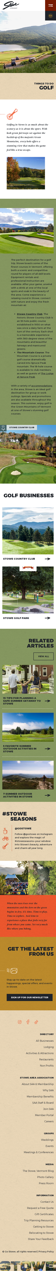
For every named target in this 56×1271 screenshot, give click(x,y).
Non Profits (47, 1065)
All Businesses (45, 1040)
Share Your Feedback (41, 1239)
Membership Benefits (40, 1096)
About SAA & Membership (38, 1084)
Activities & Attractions (40, 1053)
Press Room (46, 1183)
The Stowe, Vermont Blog (38, 1170)
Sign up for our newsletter (29, 997)
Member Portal (44, 1115)
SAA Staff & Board (43, 1102)
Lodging (49, 1047)
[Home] (10, 5)
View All (43, 656)
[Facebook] (28, 1022)
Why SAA (48, 1090)
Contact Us (47, 1201)
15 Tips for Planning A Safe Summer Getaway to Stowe (22, 701)
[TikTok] (36, 1022)
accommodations (41, 385)
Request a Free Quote (40, 1208)
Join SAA (48, 1109)
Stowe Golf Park (16, 618)
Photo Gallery (45, 1177)
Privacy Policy (46, 1251)
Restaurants (46, 1059)
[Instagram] (19, 1022)
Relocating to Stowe (41, 1232)
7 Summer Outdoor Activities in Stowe (17, 795)
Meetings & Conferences (39, 1152)
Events (50, 1146)
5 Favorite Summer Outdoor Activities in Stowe (19, 749)
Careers (49, 1121)
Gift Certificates (44, 1214)
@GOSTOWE (23, 828)
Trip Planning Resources (39, 1220)
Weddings (47, 1139)
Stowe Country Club (19, 558)
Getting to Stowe (43, 1226)
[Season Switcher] (50, 15)
